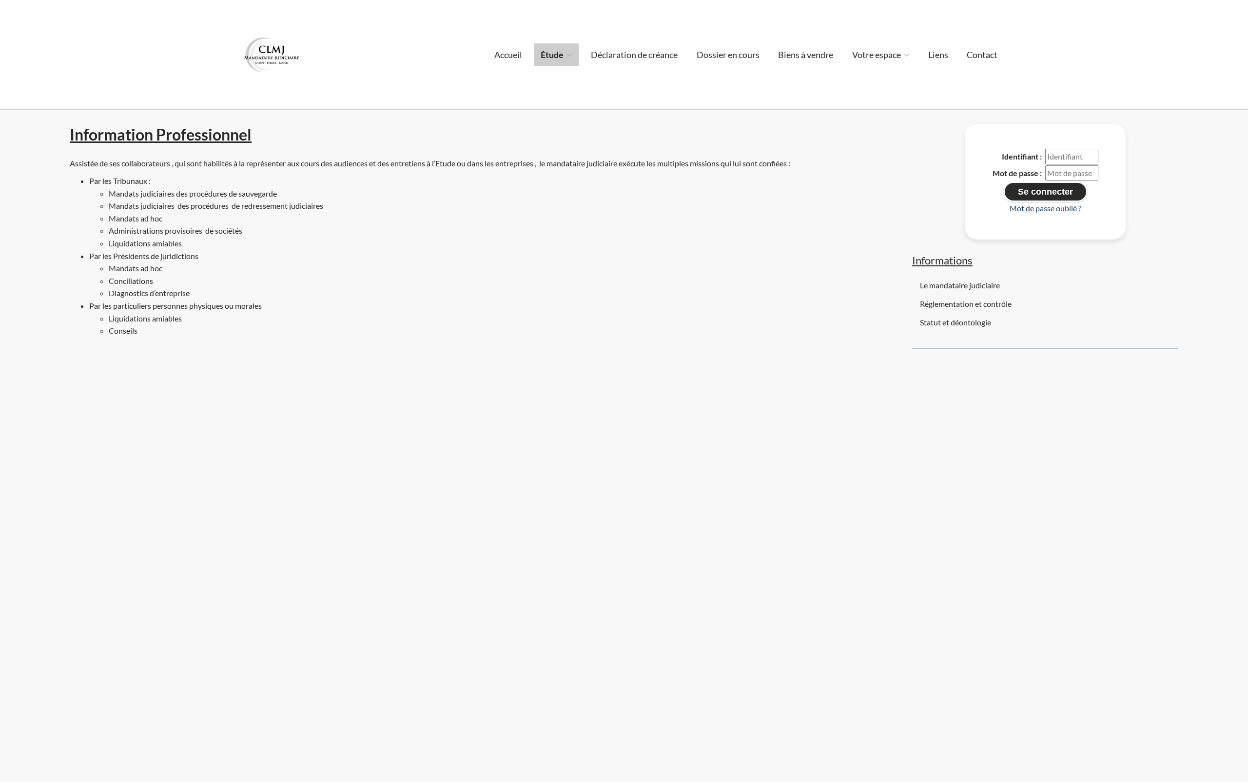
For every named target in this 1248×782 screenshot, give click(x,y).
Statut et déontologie (955, 322)
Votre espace (877, 54)
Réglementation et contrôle (966, 303)
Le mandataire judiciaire (960, 285)
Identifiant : (1022, 156)
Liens (938, 54)
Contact (982, 54)
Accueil (508, 54)
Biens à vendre (805, 54)
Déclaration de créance (634, 54)
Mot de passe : (1017, 173)
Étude (553, 54)
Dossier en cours (728, 54)
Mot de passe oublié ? (1045, 208)
